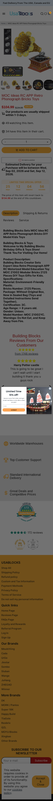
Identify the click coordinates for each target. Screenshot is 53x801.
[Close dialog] (50, 388)
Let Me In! (14, 410)
